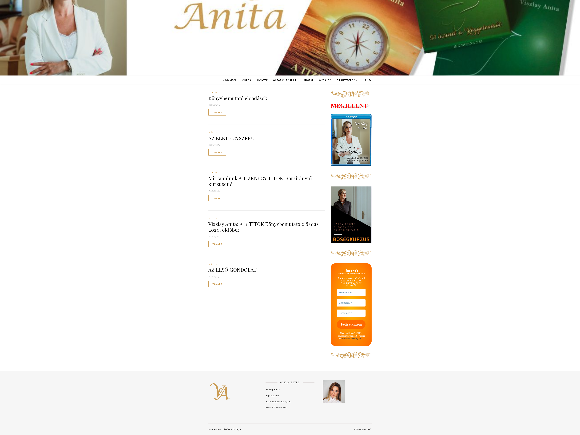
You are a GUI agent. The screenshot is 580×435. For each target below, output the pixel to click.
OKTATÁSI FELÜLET (284, 80)
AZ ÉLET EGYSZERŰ (231, 138)
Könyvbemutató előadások (237, 98)
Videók (246, 80)
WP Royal (237, 429)
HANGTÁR (308, 80)
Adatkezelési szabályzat (278, 401)
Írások (212, 132)
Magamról (229, 80)
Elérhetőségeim (347, 80)
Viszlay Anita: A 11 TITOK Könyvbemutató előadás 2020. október (263, 227)
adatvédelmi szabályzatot (351, 338)
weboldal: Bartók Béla (276, 407)
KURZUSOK (214, 92)
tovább (217, 112)
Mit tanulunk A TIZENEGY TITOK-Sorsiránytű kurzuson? (260, 181)
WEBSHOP (325, 80)
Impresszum (272, 395)
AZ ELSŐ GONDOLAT (232, 269)
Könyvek (262, 80)
